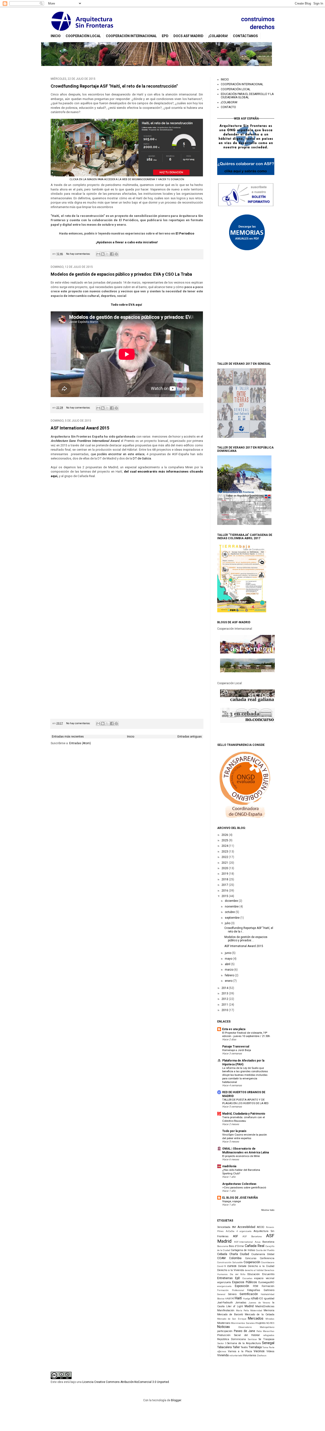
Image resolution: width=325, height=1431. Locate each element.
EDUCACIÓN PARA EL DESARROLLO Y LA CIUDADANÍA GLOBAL (247, 95)
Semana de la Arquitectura (244, 1343)
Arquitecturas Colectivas (239, 1184)
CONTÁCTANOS (245, 36)
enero (229, 980)
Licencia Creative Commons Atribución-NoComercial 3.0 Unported (125, 1382)
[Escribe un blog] (102, 254)
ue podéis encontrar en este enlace (118, 454)
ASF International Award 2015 (80, 427)
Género (232, 1294)
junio (228, 953)
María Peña (242, 1310)
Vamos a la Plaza (240, 1351)
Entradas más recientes (68, 736)
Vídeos (270, 1351)
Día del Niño (238, 1274)
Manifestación (225, 1310)
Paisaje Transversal (235, 1046)
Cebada (222, 1254)
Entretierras (225, 1278)
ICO (261, 1298)
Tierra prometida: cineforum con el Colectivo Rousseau (243, 1119)
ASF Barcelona (252, 1236)
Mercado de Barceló (230, 1314)
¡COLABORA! (218, 36)
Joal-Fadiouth (225, 1302)
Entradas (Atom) (80, 743)
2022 (225, 857)
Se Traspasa (266, 1339)
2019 (225, 873)
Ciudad (244, 1254)
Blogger (176, 1400)
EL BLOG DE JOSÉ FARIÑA (240, 1197)
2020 (225, 868)
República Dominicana (231, 1339)
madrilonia (229, 1166)
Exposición (242, 1286)
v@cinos (221, 1351)
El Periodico (185, 233)
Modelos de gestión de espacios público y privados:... (245, 938)
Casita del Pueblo (265, 1250)
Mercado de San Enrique (231, 1318)
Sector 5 (221, 1343)
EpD (165, 36)
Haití (238, 1298)
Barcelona (268, 1241)
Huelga (246, 1298)
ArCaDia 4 (232, 1231)
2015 (225, 896)
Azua (258, 1242)
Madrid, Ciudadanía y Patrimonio (243, 1113)
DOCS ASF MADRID (188, 36)
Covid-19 (221, 1266)
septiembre (232, 917)
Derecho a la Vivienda (230, 1270)
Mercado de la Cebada (260, 1314)
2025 (225, 840)
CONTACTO (228, 107)
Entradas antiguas (189, 736)
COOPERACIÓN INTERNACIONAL (131, 36)
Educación (253, 1274)
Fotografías (253, 1290)
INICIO (56, 36)
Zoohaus (261, 1355)
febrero (230, 975)
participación (224, 1331)
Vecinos (259, 1351)
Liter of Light (234, 1306)
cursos (231, 1266)
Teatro (244, 1347)
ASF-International (243, 1242)
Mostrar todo (267, 1210)
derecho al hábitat (254, 1270)
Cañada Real (254, 1246)
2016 (225, 890)
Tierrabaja (255, 1347)
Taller (236, 1347)
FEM (255, 1286)
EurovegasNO (266, 1282)
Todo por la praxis (234, 1131)
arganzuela (245, 1231)
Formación (268, 1286)
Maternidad (256, 1310)
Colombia (235, 1258)
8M (234, 1227)
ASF (235, 1236)
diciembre (232, 900)
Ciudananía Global (263, 1254)
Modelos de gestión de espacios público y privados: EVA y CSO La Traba (121, 274)
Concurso (250, 1258)
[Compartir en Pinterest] (116, 254)
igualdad (269, 1298)
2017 (225, 885)
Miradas (270, 1318)
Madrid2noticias (264, 1306)
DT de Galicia (142, 458)
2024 (225, 846)
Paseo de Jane (244, 1331)
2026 (225, 835)
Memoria (269, 1310)
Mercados (255, 1318)
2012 (225, 999)
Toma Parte (268, 1347)
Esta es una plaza (233, 1029)
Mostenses (223, 1323)
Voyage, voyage (231, 1201)
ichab (254, 1298)
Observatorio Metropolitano (256, 1327)
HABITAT (229, 1298)
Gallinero (269, 1290)
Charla (233, 1254)
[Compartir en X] (107, 254)
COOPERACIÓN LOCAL (83, 36)
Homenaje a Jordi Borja (236, 1050)
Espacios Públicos (244, 1282)
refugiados (268, 1335)
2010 (225, 1010)
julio (228, 923)
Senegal (268, 1343)
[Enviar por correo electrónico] (98, 254)
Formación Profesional (230, 1290)
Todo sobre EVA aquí (126, 304)
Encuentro (268, 1274)
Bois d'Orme (236, 1246)
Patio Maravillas (265, 1331)
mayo (229, 958)
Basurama (222, 1246)
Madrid (249, 1306)
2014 (225, 988)
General (221, 1294)
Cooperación (252, 1262)
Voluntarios (249, 1355)
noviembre (232, 906)
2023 (225, 851)
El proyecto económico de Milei (241, 1156)
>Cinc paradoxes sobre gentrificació (244, 1187)
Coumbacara (267, 1262)
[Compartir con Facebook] (111, 254)
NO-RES (270, 1323)
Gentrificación (249, 1294)
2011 (225, 1004)
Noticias (223, 1327)
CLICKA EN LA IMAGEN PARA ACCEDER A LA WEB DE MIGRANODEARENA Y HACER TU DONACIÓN (126, 179)
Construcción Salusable (230, 1262)
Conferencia (267, 1258)
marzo (229, 969)
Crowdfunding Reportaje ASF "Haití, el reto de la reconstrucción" (114, 86)
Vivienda (223, 1355)
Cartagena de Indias (243, 1250)
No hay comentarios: (78, 253)
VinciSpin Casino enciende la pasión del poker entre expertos (244, 1136)
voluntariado (235, 1355)
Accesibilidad (246, 1227)
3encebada (223, 1227)
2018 (225, 879)
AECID (260, 1227)
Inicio (130, 736)
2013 (225, 993)
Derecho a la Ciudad (261, 1266)
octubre (230, 912)
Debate (242, 1266)
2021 (225, 862)
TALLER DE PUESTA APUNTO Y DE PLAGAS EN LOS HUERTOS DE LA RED (245, 1101)
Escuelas (247, 1278)
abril (228, 964)
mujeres (260, 1323)
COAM (221, 1258)
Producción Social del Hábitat (238, 1335)
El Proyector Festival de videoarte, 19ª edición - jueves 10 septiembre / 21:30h (246, 1034)
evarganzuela (224, 1286)
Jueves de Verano (259, 1302)
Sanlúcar (252, 1339)
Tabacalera (224, 1347)
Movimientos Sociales (243, 1323)
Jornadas (240, 1302)
